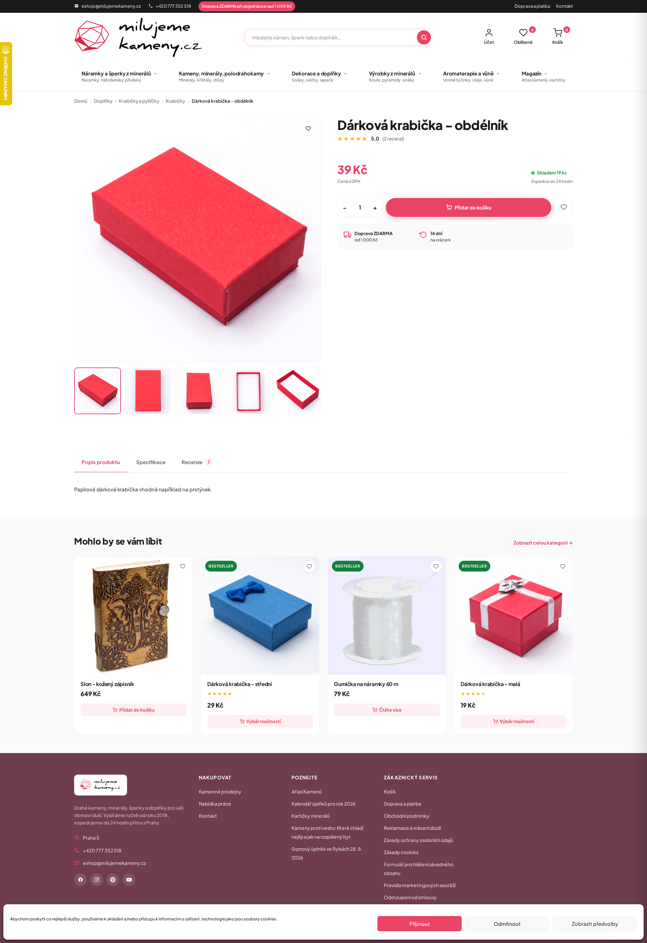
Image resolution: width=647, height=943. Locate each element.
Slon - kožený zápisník (107, 684)
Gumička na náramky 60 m (366, 684)
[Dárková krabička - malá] (514, 616)
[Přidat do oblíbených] (308, 128)
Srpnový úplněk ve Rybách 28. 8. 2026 (326, 853)
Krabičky (175, 101)
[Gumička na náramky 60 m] (387, 616)
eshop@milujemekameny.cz (111, 6)
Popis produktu (101, 462)
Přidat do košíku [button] (137, 710)
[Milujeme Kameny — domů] (138, 37)
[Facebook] (80, 879)
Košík (560, 36)
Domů (80, 101)
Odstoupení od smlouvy (410, 897)
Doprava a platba (532, 6)
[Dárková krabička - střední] (260, 616)
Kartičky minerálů (310, 816)
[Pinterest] (112, 879)
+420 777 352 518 (173, 6)
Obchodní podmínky (406, 816)
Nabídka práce (215, 804)
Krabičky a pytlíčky (139, 101)
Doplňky (103, 101)
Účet (489, 42)
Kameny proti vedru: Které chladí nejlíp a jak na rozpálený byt (327, 832)
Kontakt (564, 6)
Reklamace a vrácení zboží (412, 828)
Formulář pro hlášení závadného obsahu (418, 868)
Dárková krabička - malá (490, 684)
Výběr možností (263, 721)
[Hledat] (424, 37)
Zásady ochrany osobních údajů (418, 840)
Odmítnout (507, 923)
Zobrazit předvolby (595, 923)
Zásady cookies (401, 852)
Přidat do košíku (473, 207)
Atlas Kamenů (306, 791)
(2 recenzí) (393, 138)
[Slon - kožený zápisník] (133, 616)
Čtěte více (390, 710)
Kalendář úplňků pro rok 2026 (323, 804)
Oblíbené (524, 36)
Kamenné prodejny (220, 791)
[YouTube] (129, 879)
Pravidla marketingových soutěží (420, 885)
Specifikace (150, 462)
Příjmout (419, 923)
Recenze (196, 462)
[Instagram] (96, 879)
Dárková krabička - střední (239, 684)
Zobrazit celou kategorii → (543, 543)
